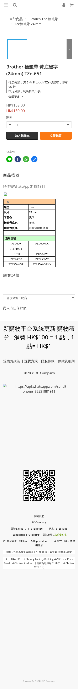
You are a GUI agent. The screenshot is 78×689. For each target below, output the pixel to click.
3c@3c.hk (60, 534)
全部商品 (16, 19)
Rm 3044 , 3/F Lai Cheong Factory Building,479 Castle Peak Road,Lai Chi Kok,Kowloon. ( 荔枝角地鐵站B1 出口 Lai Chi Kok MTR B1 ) (39, 563)
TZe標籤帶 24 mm (28, 24)
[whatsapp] (26, 159)
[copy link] (34, 159)
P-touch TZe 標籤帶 (43, 19)
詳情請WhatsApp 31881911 (24, 186)
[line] (9, 159)
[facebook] (18, 159)
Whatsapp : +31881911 (27, 534)
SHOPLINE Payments (45, 681)
